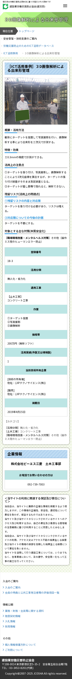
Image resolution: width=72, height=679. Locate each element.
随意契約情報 (12, 616)
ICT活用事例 (10, 53)
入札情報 (10, 621)
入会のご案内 (12, 587)
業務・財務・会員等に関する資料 (24, 611)
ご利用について (14, 650)
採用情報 (10, 626)
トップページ (26, 31)
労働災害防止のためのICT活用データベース (28, 46)
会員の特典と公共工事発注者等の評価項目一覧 (32, 592)
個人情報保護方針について (20, 644)
